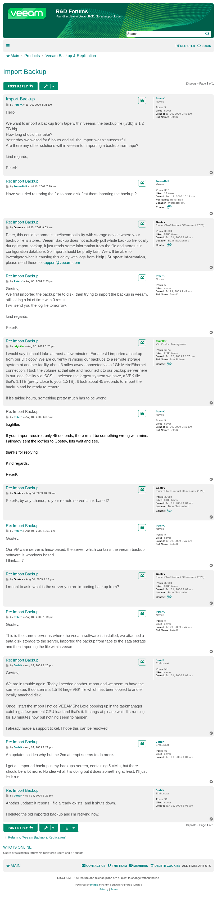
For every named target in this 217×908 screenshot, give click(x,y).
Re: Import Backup (22, 181)
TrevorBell (162, 181)
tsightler (161, 340)
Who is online (17, 847)
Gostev (160, 222)
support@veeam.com (61, 262)
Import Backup (24, 71)
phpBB (94, 884)
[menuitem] (204, 46)
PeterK (160, 98)
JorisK (160, 660)
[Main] (30, 12)
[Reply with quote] (142, 100)
